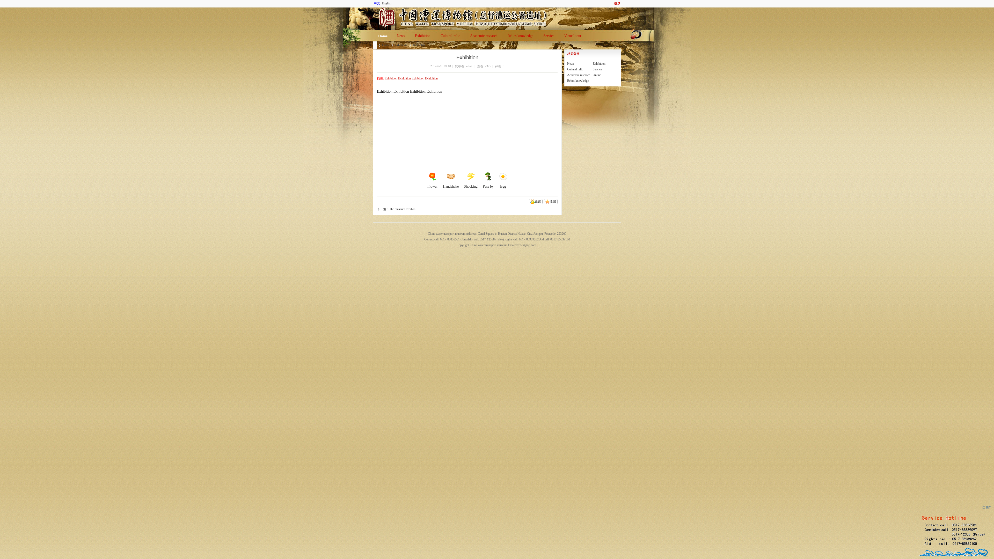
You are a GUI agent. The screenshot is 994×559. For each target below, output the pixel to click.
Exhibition (422, 36)
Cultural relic (450, 36)
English (386, 3)
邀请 (538, 201)
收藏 (553, 201)
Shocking (471, 186)
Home (383, 36)
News (401, 36)
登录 (617, 3)
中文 (377, 3)
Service (548, 36)
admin (469, 66)
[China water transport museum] (373, 10)
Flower (432, 186)
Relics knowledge (520, 36)
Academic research (484, 36)
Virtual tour (572, 36)
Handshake (451, 186)
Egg (503, 186)
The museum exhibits (402, 209)
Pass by (488, 186)
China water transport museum (375, 45)
